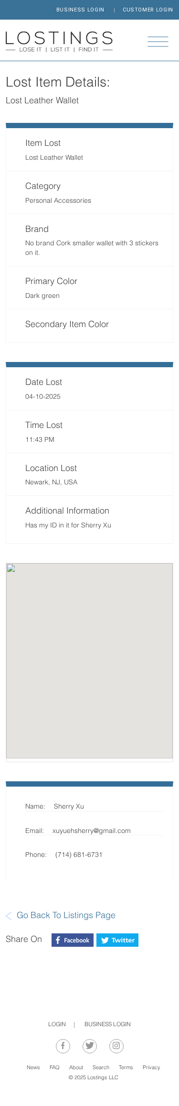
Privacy (151, 1068)
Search (101, 1068)
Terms (126, 1068)
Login (57, 1025)
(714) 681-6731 (79, 855)
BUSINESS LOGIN (80, 10)
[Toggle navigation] (157, 41)
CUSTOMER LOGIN (148, 10)
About (76, 1068)
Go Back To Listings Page (66, 916)
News (33, 1068)
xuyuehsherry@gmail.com (92, 831)
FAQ (55, 1068)
